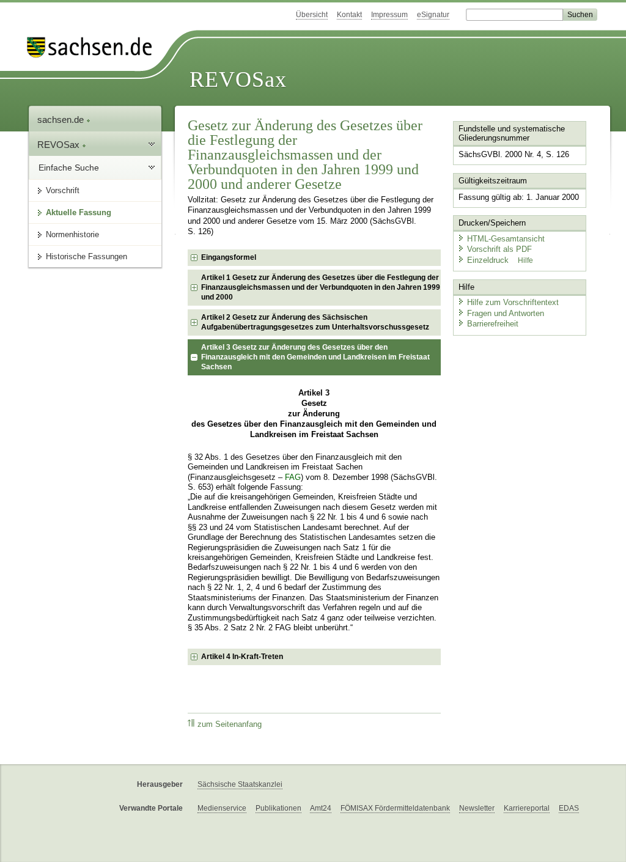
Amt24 (320, 808)
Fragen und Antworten (505, 313)
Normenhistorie (72, 234)
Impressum (389, 14)
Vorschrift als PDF (499, 249)
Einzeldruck (489, 260)
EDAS (569, 808)
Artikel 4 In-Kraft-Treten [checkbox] (242, 656)
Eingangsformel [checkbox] (228, 257)
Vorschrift (62, 190)
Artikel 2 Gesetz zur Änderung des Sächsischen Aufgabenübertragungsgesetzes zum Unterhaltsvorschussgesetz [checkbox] (315, 322)
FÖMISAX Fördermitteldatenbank (395, 808)
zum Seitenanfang (229, 724)
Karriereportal (527, 808)
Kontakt (349, 14)
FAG (293, 477)
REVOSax (238, 79)
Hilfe (525, 260)
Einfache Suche (69, 167)
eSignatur (433, 14)
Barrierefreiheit (492, 323)
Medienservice (221, 808)
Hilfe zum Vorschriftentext (513, 302)
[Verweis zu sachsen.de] (94, 47)
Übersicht (312, 14)
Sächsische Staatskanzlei (239, 784)
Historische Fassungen (86, 256)
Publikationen (278, 808)
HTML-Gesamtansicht (506, 238)
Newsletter (477, 808)
